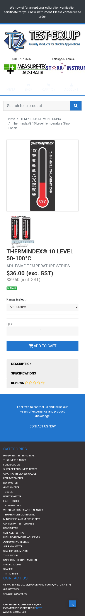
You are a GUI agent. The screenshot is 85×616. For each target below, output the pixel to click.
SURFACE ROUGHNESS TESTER (20, 477)
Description (21, 372)
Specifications (23, 382)
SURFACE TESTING (13, 541)
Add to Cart (44, 354)
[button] (72, 603)
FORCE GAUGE (11, 473)
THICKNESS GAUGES (14, 468)
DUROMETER (10, 491)
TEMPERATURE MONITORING (19, 523)
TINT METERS (10, 582)
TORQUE (8, 500)
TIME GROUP (10, 564)
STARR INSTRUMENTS (15, 559)
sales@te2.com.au (15, 602)
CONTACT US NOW (43, 435)
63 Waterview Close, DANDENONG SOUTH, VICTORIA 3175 (37, 593)
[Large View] (23, 240)
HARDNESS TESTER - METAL (18, 464)
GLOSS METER (11, 495)
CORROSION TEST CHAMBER (19, 532)
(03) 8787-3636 (11, 597)
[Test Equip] (42, 40)
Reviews (18, 391)
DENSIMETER (10, 536)
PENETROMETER (12, 505)
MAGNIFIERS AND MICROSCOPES (21, 527)
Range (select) (17, 308)
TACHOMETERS (12, 514)
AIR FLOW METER (12, 555)
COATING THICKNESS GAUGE (19, 482)
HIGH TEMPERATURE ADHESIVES (21, 545)
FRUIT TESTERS (11, 509)
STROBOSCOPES (12, 573)
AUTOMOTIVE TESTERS (16, 550)
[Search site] (76, 114)
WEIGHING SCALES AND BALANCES (23, 518)
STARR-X (8, 577)
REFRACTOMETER (13, 486)
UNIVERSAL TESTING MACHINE (20, 568)
